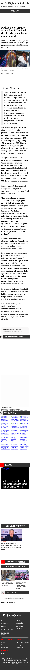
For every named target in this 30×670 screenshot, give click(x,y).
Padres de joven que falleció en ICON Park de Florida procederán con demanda (16, 597)
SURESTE (22, 6)
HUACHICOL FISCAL (11, 410)
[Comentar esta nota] (22, 88)
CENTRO (18, 621)
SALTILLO (17, 6)
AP (2, 73)
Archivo (3, 653)
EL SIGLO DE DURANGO (5, 634)
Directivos (4, 645)
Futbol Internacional (6, 408)
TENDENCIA (10, 413)
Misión (3, 642)
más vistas (12, 602)
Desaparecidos (12, 409)
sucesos (18, 330)
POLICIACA (4, 6)
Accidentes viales (22, 410)
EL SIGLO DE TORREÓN (19, 627)
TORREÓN (10, 6)
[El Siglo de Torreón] (13, 619)
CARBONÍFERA (20, 623)
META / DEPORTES (7, 629)
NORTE (3, 627)
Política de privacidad (22, 642)
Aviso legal (19, 645)
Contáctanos (5, 647)
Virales (15, 11)
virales (12, 330)
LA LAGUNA (4, 623)
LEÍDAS (8, 464)
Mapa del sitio (20, 647)
